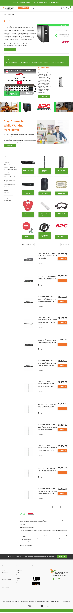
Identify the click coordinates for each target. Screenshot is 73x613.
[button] (36, 572)
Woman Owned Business (7, 577)
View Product (62, 258)
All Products (22, 7)
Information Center (5, 572)
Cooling (46, 62)
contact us (26, 3)
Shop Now (9, 145)
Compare (41, 263)
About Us (36, 3)
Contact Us (18, 582)
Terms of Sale (53, 601)
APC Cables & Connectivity (9, 184)
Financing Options (20, 574)
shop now (9, 49)
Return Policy (19, 580)
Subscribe (62, 556)
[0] (69, 8)
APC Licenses (7, 174)
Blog (2, 574)
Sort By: (22, 244)
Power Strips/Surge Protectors (57, 62)
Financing (42, 3)
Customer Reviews (5, 587)
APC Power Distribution (8, 164)
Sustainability (4, 582)
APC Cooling (6, 172)
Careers (3, 585)
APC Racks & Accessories (9, 167)
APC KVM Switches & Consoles (10, 169)
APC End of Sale (7, 192)
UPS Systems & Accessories (12, 62)
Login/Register (19, 570)
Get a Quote (33, 8)
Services (40, 8)
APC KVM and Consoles (26, 538)
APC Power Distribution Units (27, 535)
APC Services (6, 186)
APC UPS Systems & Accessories (8, 162)
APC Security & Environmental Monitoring (10, 189)
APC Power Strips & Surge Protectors (9, 181)
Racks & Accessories (37, 62)
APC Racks (23, 540)
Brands (17, 572)
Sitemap (48, 601)
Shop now (44, 96)
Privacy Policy (60, 601)
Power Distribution (25, 62)
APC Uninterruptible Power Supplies (29, 530)
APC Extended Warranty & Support (9, 177)
